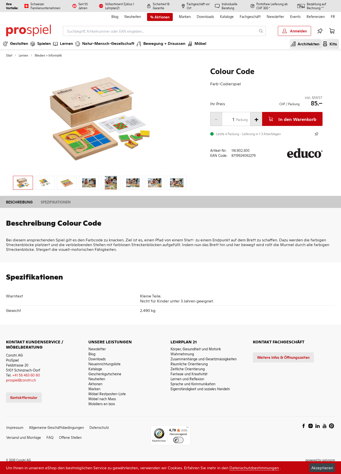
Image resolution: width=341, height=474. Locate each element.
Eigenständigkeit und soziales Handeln (200, 388)
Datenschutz (99, 427)
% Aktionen (160, 17)
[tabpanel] (100, 119)
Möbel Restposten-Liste (107, 393)
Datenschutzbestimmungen (254, 467)
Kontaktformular (23, 397)
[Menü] (187, 428)
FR (333, 16)
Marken (185, 16)
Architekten (307, 43)
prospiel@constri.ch (21, 380)
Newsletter (275, 16)
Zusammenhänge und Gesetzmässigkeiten (203, 358)
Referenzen (316, 16)
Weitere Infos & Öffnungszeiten (283, 357)
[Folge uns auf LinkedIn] (317, 425)
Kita (331, 43)
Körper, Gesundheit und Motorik (195, 348)
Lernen (23, 55)
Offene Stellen (70, 437)
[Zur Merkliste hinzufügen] (317, 134)
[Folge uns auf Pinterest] (331, 425)
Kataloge (227, 16)
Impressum (14, 427)
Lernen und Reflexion (187, 378)
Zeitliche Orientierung (187, 368)
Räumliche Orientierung (189, 363)
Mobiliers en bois (101, 403)
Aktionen (95, 383)
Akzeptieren (322, 467)
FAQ (49, 437)
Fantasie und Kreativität (188, 373)
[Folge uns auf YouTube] (324, 425)
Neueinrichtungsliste (104, 363)
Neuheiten (132, 16)
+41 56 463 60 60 (26, 375)
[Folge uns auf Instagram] (310, 425)
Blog (114, 16)
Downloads (205, 16)
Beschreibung (19, 201)
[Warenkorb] (332, 31)
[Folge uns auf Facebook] (303, 425)
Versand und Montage (23, 437)
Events (295, 16)
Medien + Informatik (48, 55)
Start (9, 55)
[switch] (178, 440)
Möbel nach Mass (102, 398)
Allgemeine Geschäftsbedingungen (56, 427)
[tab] (23, 183)
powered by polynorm (320, 460)
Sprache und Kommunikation (192, 383)
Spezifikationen (56, 201)
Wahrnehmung (182, 353)
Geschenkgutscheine (104, 373)
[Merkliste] (320, 31)
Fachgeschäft (250, 16)
